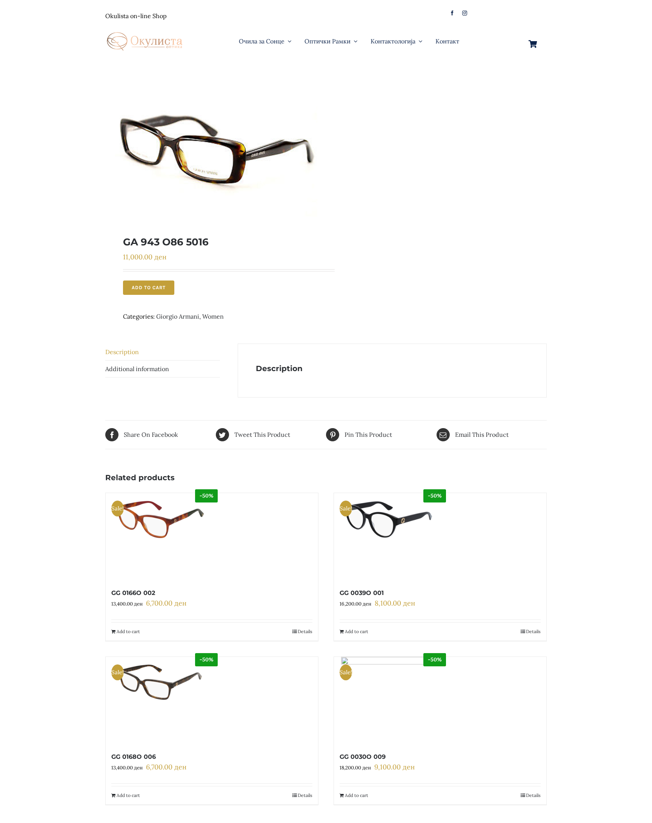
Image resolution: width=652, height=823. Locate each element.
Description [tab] (122, 352)
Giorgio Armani (177, 316)
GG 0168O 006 (133, 756)
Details (305, 631)
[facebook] (452, 13)
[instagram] (464, 13)
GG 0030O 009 (363, 756)
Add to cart (149, 287)
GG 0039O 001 (362, 592)
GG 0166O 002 (133, 592)
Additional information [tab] (137, 369)
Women (213, 316)
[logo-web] (145, 30)
